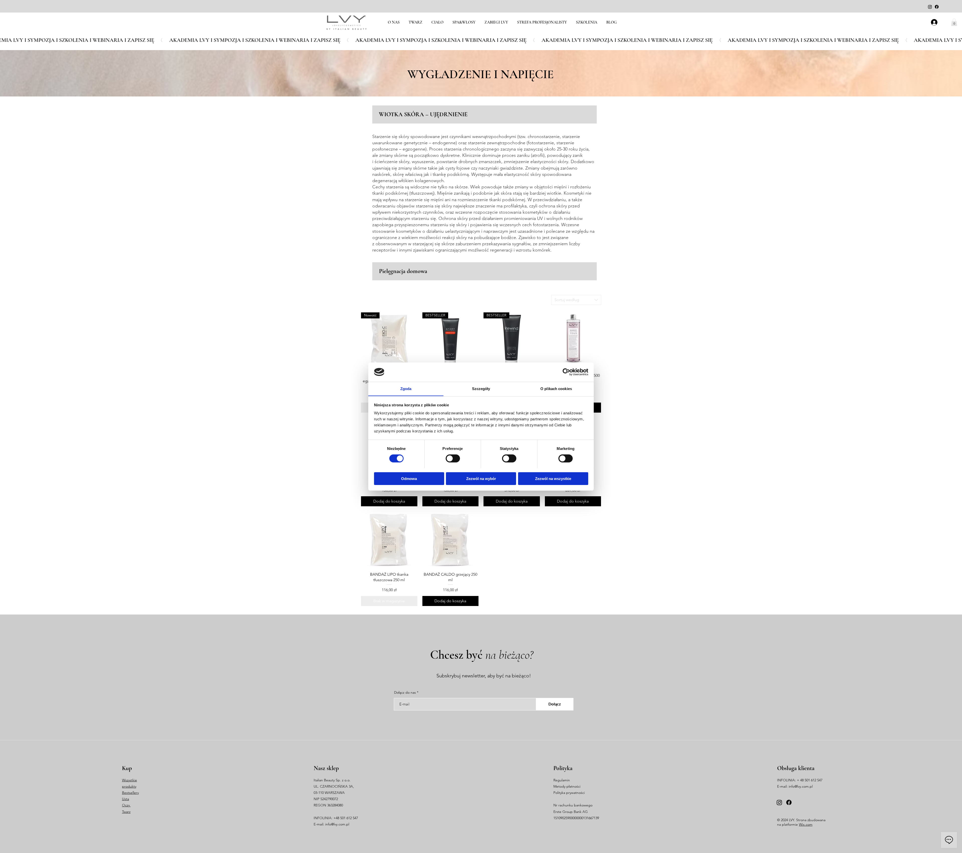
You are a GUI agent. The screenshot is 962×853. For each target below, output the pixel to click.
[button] (954, 22)
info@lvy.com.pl (337, 824)
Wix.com (805, 824)
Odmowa (409, 478)
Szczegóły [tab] (481, 388)
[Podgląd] (573, 340)
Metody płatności (566, 786)
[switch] (453, 458)
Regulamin (561, 780)
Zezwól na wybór (481, 478)
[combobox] (576, 300)
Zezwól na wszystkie (553, 478)
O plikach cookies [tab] (556, 388)
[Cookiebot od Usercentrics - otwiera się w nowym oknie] (566, 372)
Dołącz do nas (405, 692)
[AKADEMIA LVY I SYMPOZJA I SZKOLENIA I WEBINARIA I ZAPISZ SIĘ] (481, 40)
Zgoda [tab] (406, 388)
